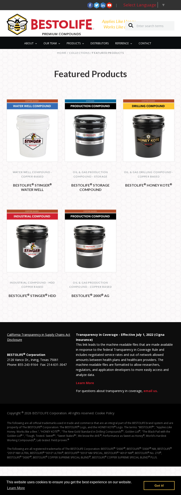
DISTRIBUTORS (99, 43)
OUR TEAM (50, 43)
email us (150, 391)
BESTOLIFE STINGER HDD (32, 295)
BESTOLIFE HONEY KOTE (148, 185)
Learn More (85, 383)
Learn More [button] (16, 488)
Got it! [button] (159, 485)
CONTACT (145, 43)
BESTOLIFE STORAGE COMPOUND (90, 187)
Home (61, 52)
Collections (79, 52)
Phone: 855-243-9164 (22, 364)
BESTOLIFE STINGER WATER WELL (32, 187)
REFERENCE (122, 43)
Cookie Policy (104, 413)
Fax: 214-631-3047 (53, 364)
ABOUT (29, 43)
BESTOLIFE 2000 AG (90, 295)
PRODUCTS (74, 43)
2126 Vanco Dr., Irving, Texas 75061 (32, 360)
